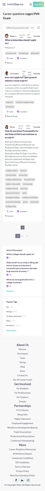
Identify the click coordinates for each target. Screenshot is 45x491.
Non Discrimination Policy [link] (22, 475)
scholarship (23, 53)
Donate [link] (22, 401)
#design (11, 312)
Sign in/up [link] (38, 4)
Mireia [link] (12, 127)
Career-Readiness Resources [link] (22, 449)
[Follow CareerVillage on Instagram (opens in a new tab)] (29, 480)
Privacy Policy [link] (22, 471)
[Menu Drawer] (5, 4)
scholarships (11, 175)
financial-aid (11, 53)
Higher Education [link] (22, 419)
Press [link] (22, 371)
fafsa (24, 193)
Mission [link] (22, 349)
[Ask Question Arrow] (31, 27)
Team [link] (22, 358)
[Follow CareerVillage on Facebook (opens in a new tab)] (17, 480)
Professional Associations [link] (22, 436)
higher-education (13, 184)
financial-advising (13, 202)
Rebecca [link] (13, 36)
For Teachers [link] (22, 397)
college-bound (12, 188)
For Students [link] (23, 388)
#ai (9, 307)
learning (24, 188)
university (23, 175)
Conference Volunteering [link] (22, 440)
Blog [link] (22, 366)
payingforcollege (12, 197)
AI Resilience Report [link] (22, 453)
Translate (36, 36)
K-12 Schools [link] (22, 410)
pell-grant (35, 53)
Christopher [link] (14, 74)
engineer (9, 102)
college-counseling (30, 197)
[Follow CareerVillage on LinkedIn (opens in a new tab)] (23, 480)
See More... (10, 291)
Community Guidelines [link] (22, 458)
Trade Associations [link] (22, 432)
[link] (22, 50)
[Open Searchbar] (31, 4)
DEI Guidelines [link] (22, 462)
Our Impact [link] (22, 353)
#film (10, 321)
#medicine (13, 325)
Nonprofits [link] (22, 414)
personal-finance (13, 193)
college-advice (12, 171)
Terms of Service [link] (22, 466)
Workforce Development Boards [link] (22, 427)
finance (23, 171)
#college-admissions (16, 316)
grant (25, 202)
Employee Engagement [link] (22, 423)
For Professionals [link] (22, 393)
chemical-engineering (24, 102)
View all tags (11, 331)
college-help (11, 206)
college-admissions (13, 180)
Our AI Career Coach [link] (22, 379)
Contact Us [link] (22, 375)
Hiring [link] (23, 362)
